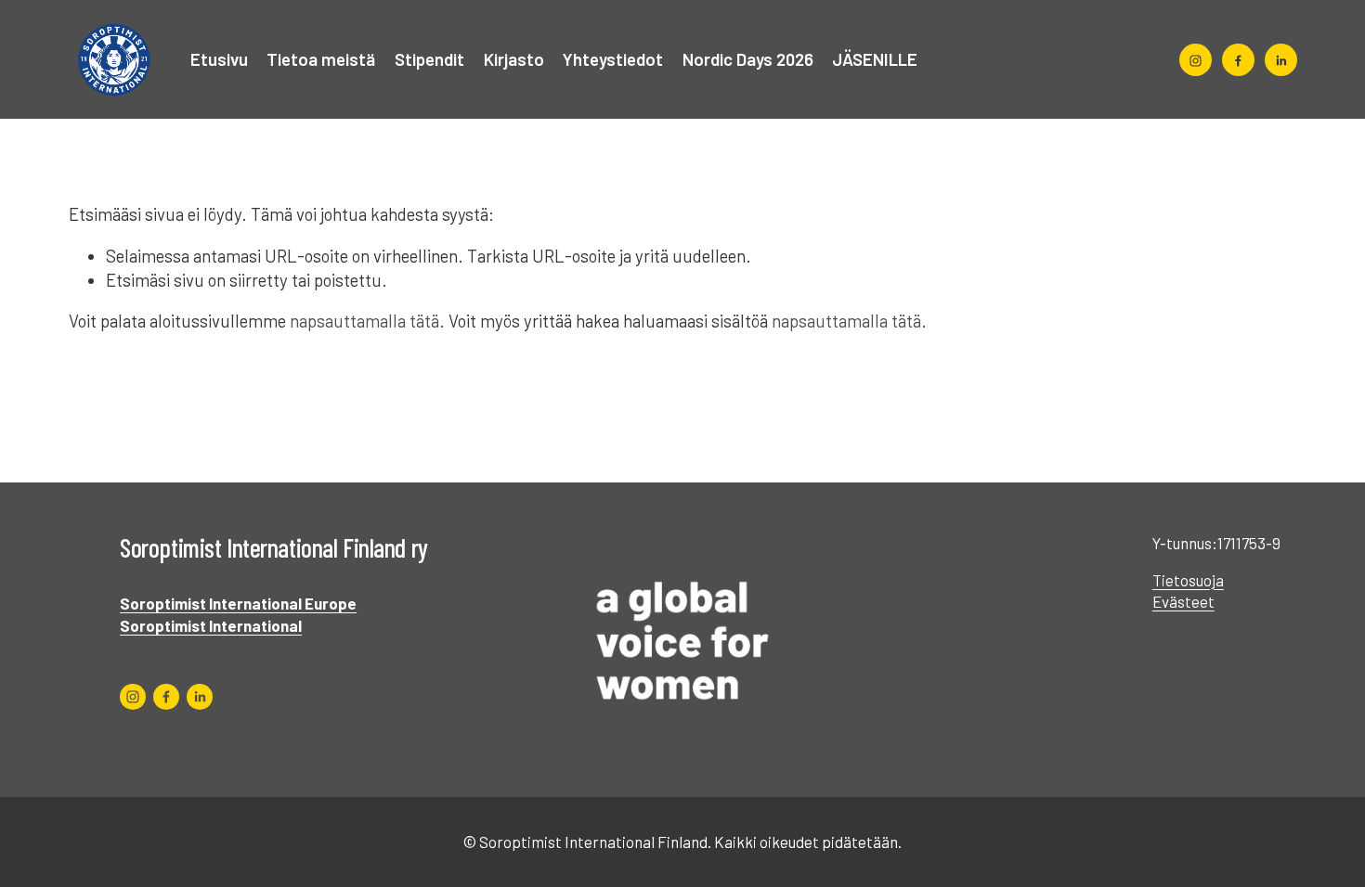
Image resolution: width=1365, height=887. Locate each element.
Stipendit (429, 59)
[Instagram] (1195, 60)
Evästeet (1183, 601)
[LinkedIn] (1281, 60)
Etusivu (219, 59)
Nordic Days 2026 (747, 59)
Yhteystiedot (613, 59)
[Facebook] (1238, 60)
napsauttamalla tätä (364, 320)
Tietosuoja (1188, 580)
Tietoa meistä (320, 59)
